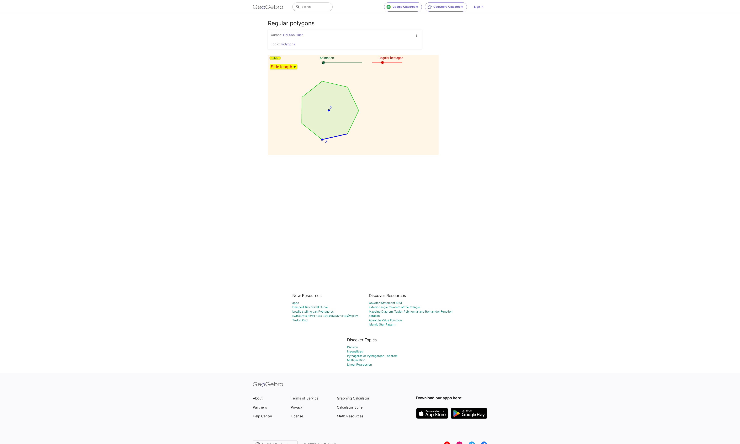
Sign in (478, 6)
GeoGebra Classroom (448, 6)
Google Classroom (405, 6)
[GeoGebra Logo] (268, 7)
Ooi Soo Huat (293, 35)
